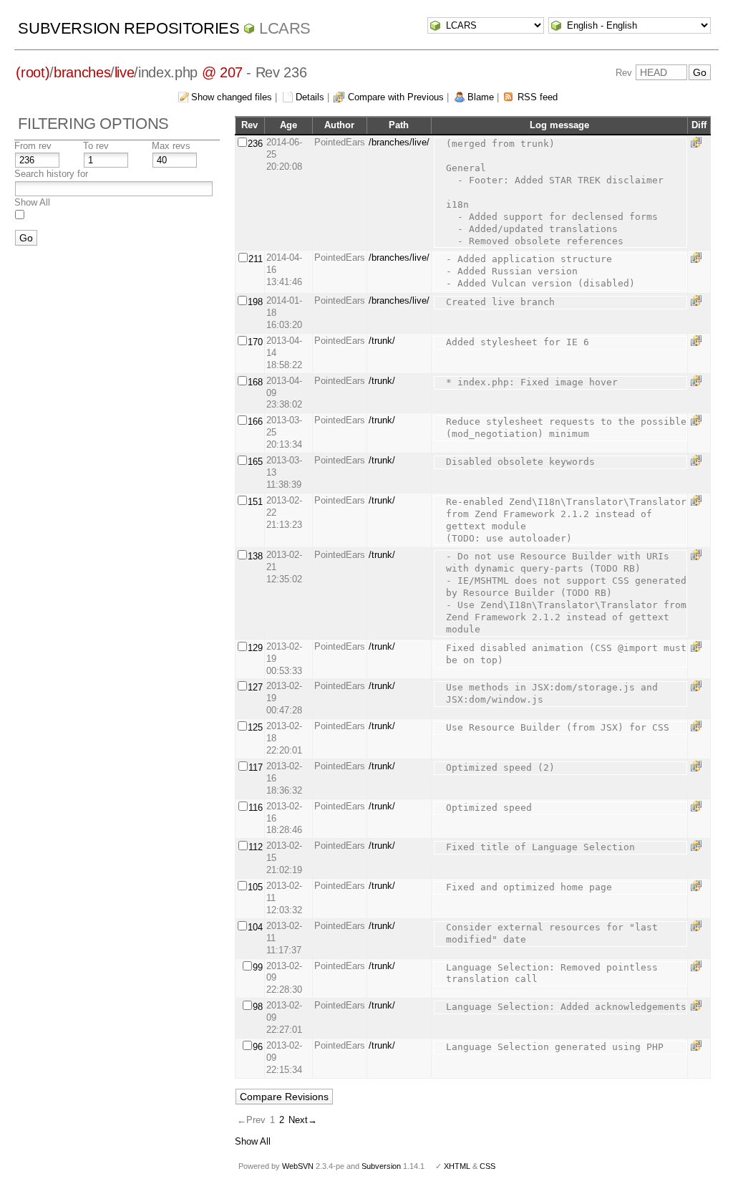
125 (255, 727)
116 (255, 807)
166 (255, 421)
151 (255, 501)
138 (255, 556)
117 (255, 767)
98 (258, 1006)
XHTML (457, 1166)
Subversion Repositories (128, 28)
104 (255, 927)
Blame (480, 97)
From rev (33, 145)
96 (258, 1046)
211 (255, 259)
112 (255, 847)
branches (82, 72)
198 (255, 302)
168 (255, 382)
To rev (96, 145)
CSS (487, 1166)
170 (255, 342)
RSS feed (538, 97)
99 (258, 967)
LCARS (285, 28)
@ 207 (222, 72)
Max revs (171, 145)
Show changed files (231, 97)
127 (255, 687)
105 (255, 887)
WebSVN (298, 1166)
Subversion (381, 1166)
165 (255, 461)
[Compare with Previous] (698, 142)
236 (255, 143)
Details (310, 97)
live (125, 72)
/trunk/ (382, 340)
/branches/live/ (399, 142)
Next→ (302, 1120)
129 (255, 647)
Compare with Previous (396, 97)
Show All (32, 202)
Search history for (51, 173)
